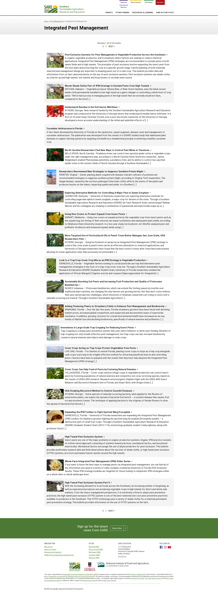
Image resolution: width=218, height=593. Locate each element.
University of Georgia (137, 578)
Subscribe (117, 528)
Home (46, 21)
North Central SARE (96, 549)
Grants (109, 12)
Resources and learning (52, 552)
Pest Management (57, 21)
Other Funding (122, 12)
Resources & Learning (142, 12)
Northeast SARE (95, 552)
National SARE (94, 547)
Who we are (48, 547)
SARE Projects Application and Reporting (59, 555)
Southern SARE (94, 555)
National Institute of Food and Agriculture (81, 576)
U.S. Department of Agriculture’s (56, 576)
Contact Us (122, 556)
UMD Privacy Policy (109, 580)
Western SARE (94, 558)
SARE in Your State (165, 12)
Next (111, 46)
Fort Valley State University (153, 578)
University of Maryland (137, 574)
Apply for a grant (50, 549)
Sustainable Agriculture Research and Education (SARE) (80, 574)
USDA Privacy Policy (90, 580)
